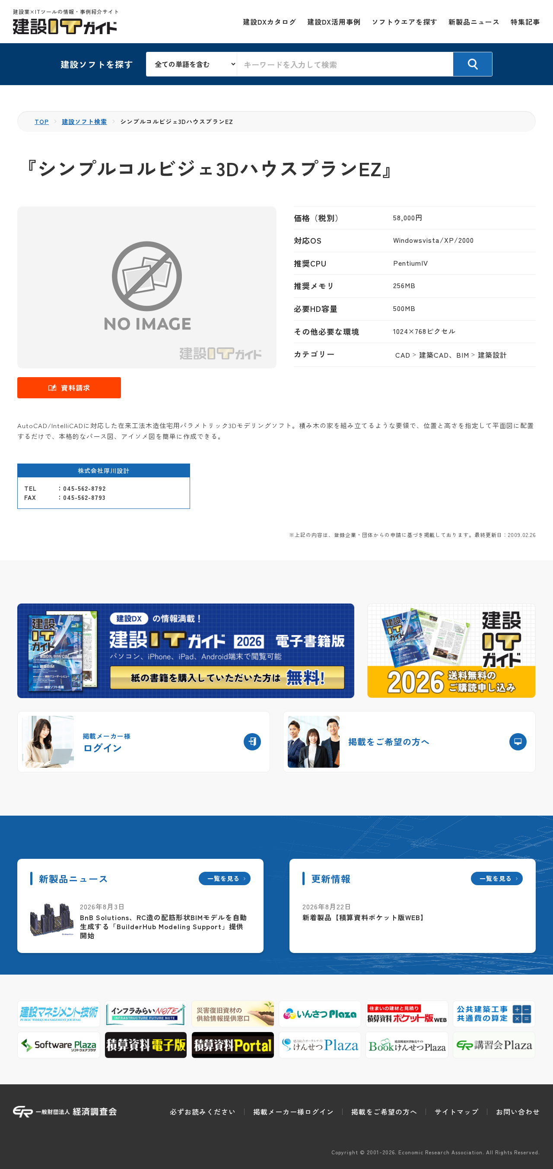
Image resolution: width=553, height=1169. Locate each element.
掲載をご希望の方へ (384, 1111)
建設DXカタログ (269, 21)
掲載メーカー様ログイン (293, 1111)
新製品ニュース (474, 21)
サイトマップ (457, 1111)
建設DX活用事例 (334, 21)
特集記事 (525, 21)
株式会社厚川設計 (104, 470)
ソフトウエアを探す (405, 21)
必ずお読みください (203, 1111)
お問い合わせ (518, 1111)
